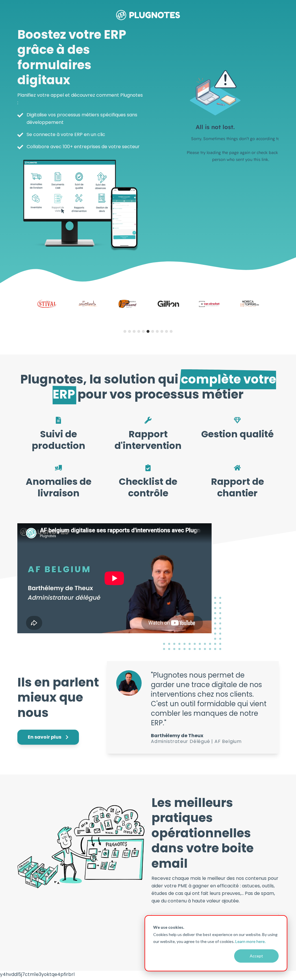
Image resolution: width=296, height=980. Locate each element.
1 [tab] (124, 331)
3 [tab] (134, 331)
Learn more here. (250, 941)
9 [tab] (161, 331)
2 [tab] (129, 331)
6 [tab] (148, 331)
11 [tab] (171, 331)
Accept (256, 955)
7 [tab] (152, 331)
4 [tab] (138, 331)
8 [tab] (157, 331)
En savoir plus (45, 737)
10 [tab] (166, 331)
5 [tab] (143, 331)
